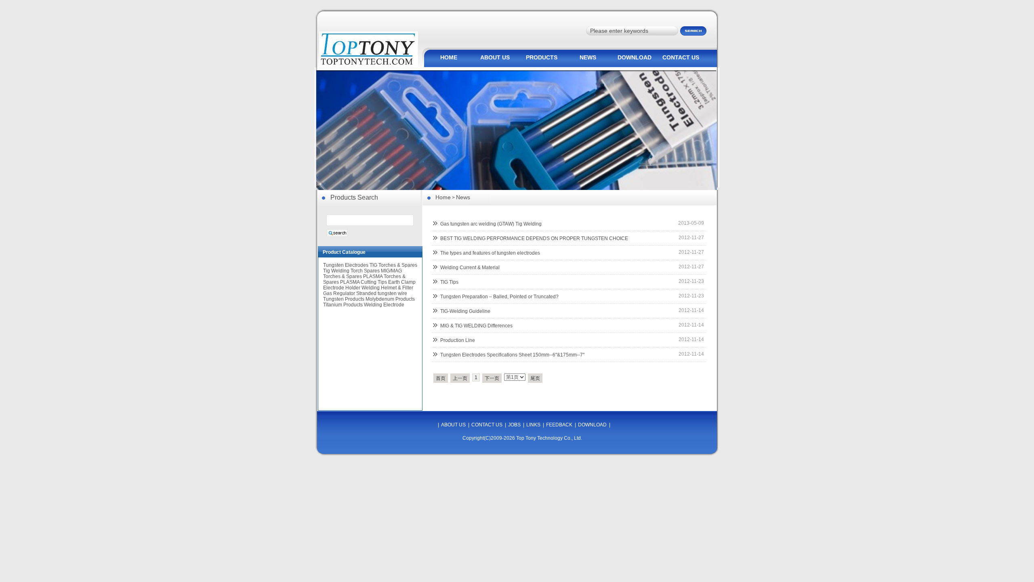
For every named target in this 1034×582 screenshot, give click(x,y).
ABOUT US (495, 57)
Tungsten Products (343, 299)
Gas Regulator (339, 293)
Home (443, 197)
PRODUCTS (541, 57)
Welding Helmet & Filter (387, 288)
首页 (441, 378)
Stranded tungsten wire (381, 293)
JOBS (514, 425)
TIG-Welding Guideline (465, 311)
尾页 (535, 378)
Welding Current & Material (470, 267)
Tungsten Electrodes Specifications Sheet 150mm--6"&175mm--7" (512, 355)
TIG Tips (449, 282)
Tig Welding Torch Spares (351, 271)
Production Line (457, 340)
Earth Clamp (402, 282)
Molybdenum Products (390, 299)
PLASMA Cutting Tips (363, 282)
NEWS (588, 57)
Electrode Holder (341, 288)
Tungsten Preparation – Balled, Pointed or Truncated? (499, 296)
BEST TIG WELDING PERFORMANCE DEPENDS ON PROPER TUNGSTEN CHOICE (534, 238)
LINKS (533, 425)
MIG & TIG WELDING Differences (476, 326)
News (463, 197)
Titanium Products (343, 305)
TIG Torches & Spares (393, 265)
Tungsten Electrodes (345, 265)
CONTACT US (680, 57)
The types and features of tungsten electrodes (490, 253)
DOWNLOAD (635, 57)
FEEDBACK (559, 425)
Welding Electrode (384, 305)
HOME (448, 57)
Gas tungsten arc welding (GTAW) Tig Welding (491, 224)
